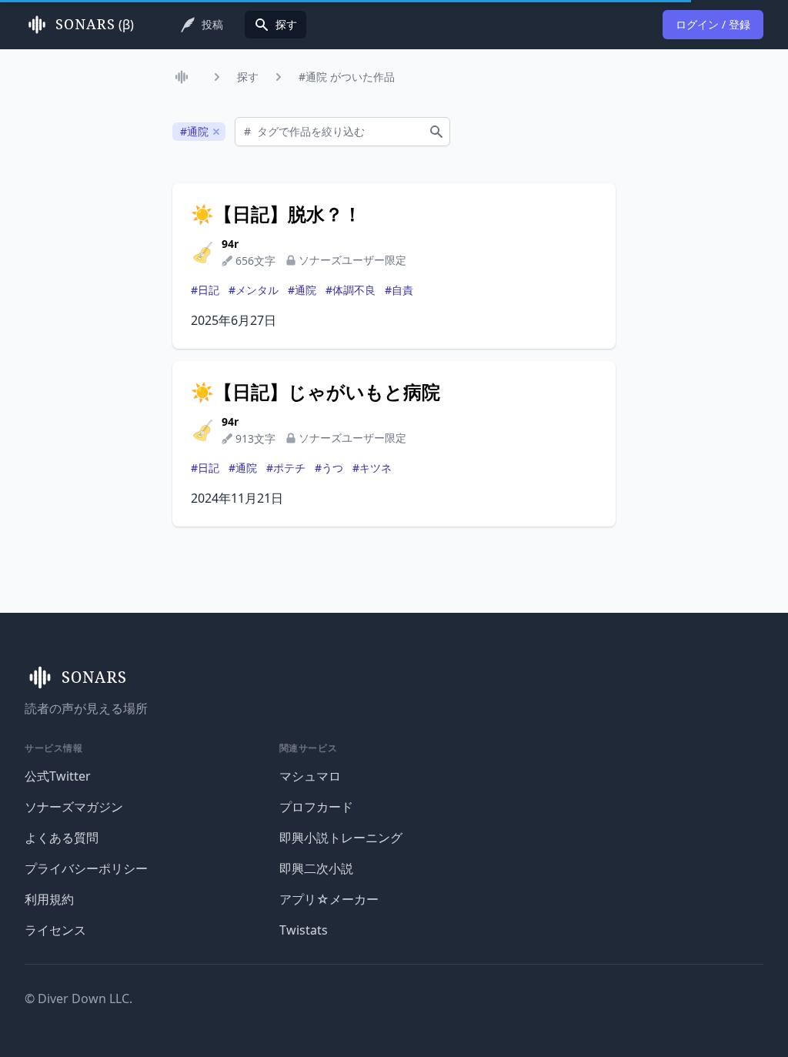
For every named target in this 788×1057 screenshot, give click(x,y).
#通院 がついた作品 (347, 76)
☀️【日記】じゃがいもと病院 (315, 392)
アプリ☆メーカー (329, 899)
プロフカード (316, 806)
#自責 (399, 290)
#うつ (329, 467)
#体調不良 (351, 290)
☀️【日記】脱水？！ (276, 214)
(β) (94, 24)
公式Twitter (58, 776)
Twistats (303, 930)
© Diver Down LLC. (78, 998)
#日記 (205, 290)
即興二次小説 (316, 868)
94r (230, 243)
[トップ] (184, 77)
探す (248, 76)
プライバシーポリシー (86, 868)
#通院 (302, 290)
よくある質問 (61, 837)
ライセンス (55, 930)
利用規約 (49, 899)
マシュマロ (310, 776)
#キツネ (372, 467)
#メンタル (254, 290)
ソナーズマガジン (74, 806)
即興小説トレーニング (340, 837)
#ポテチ (286, 467)
